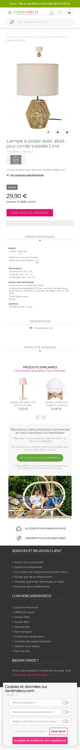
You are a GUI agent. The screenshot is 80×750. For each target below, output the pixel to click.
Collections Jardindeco (29, 636)
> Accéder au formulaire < (31, 674)
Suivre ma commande (28, 562)
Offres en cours (24, 612)
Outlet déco (22, 622)
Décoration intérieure (22, 37)
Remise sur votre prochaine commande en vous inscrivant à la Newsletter (40, 431)
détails (10, 695)
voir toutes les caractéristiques (27, 175)
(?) (36, 702)
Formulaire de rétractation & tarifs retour (41, 572)
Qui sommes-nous (26, 607)
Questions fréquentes (28, 567)
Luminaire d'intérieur (54, 37)
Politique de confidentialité (31, 586)
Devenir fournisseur (27, 646)
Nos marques (23, 631)
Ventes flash (22, 617)
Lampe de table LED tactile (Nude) (23, 403)
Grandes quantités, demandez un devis (39, 581)
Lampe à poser (16, 40)
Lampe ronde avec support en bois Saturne (56, 405)
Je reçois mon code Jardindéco (40, 457)
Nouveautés (22, 626)
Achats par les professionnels (33, 576)
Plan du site (22, 651)
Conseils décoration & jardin (32, 641)
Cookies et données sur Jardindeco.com (26, 688)
